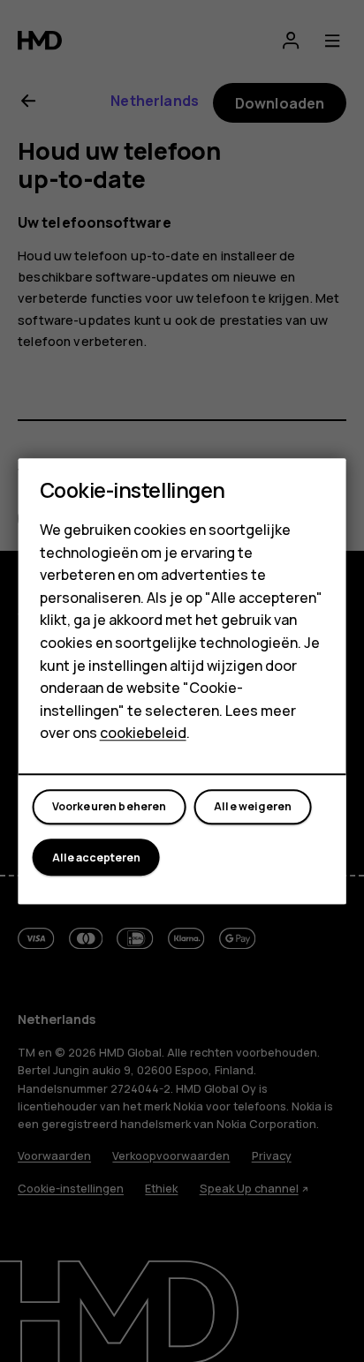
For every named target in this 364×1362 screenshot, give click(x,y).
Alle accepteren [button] (96, 857)
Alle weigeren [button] (253, 807)
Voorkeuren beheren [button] (109, 807)
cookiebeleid (143, 733)
